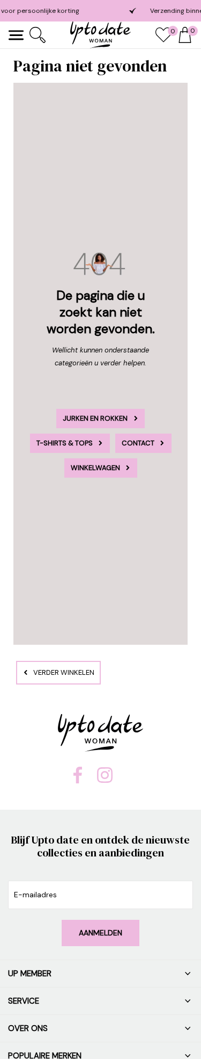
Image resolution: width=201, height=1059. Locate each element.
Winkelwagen (95, 467)
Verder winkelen (63, 672)
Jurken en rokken (95, 418)
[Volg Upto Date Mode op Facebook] (77, 781)
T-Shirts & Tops (64, 443)
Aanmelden (100, 933)
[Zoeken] (37, 35)
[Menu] (16, 34)
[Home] (100, 34)
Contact (138, 443)
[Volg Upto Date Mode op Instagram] (105, 780)
